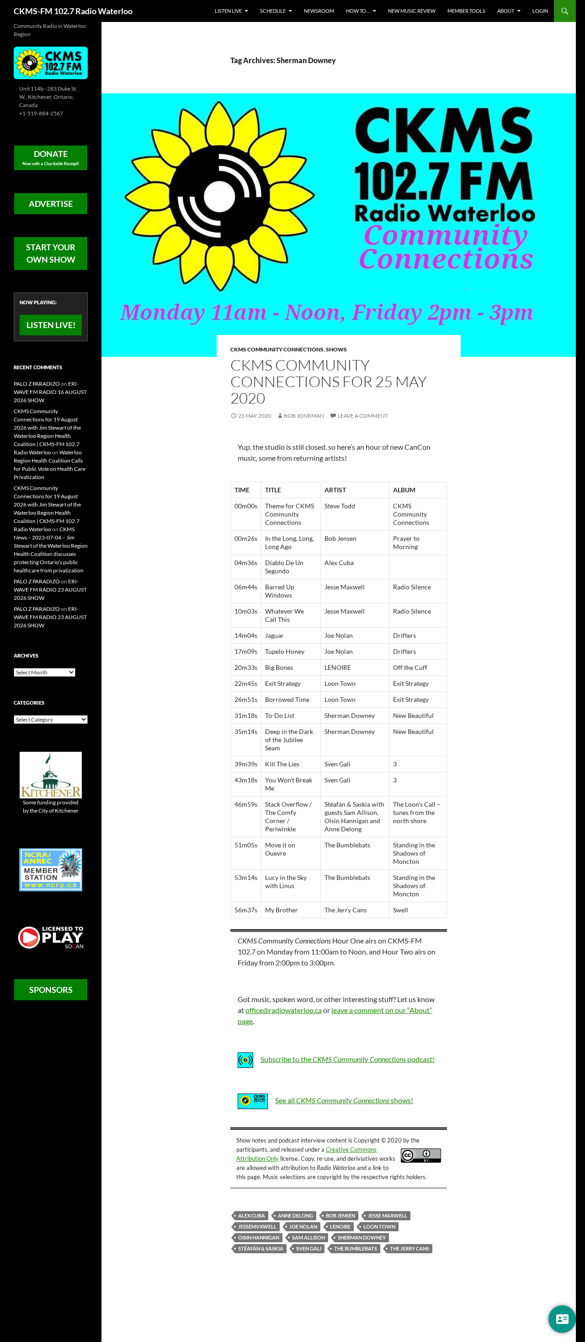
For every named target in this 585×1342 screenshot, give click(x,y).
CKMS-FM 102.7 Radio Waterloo (73, 11)
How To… (358, 11)
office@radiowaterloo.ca (283, 1010)
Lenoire (340, 1226)
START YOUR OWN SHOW (50, 253)
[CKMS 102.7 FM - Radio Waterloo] (51, 62)
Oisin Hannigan (258, 1237)
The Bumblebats (355, 1248)
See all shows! (344, 1100)
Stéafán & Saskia (260, 1248)
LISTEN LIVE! (51, 325)
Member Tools (466, 11)
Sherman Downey (362, 1237)
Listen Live (228, 11)
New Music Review (412, 11)
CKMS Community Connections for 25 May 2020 (328, 381)
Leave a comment (363, 415)
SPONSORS (51, 990)
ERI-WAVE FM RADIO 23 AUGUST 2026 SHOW (50, 589)
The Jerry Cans (409, 1248)
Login (540, 11)
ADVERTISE (51, 204)
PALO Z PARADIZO (37, 383)
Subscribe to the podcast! (348, 1059)
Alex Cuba (251, 1215)
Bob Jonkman (304, 415)
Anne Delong (295, 1215)
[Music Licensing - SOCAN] (51, 937)
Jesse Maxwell (387, 1215)
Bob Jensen (340, 1215)
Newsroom (319, 11)
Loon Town (379, 1226)
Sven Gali (308, 1248)
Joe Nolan (303, 1226)
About (505, 11)
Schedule (273, 11)
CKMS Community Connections (277, 349)
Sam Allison (308, 1237)
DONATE (50, 157)
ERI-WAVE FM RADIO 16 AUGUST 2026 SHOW (50, 392)
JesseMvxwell (257, 1226)
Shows (336, 349)
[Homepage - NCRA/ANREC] (50, 869)
